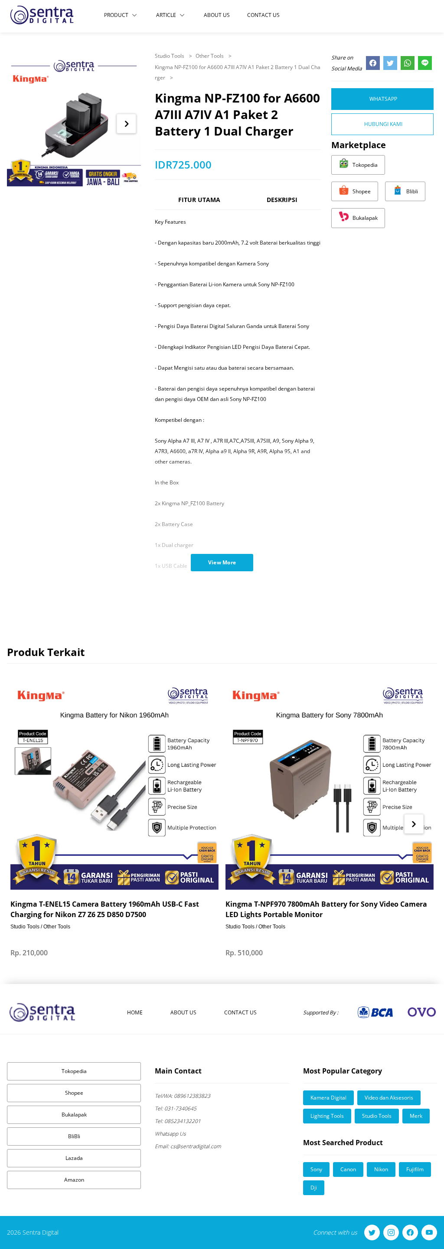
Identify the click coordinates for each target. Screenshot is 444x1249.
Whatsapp (383, 99)
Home (135, 1012)
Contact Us (263, 15)
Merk (416, 1116)
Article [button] (166, 15)
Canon (348, 1169)
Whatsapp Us (170, 1133)
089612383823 (182, 1096)
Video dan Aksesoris (389, 1097)
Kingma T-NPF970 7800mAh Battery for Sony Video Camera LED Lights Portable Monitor (326, 909)
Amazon (74, 1179)
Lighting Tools (327, 1116)
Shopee (74, 1093)
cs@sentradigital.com (188, 1146)
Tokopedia (74, 1071)
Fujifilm (415, 1169)
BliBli (74, 1136)
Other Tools (210, 56)
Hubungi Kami (383, 124)
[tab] (199, 203)
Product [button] (116, 15)
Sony (316, 1169)
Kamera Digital (328, 1097)
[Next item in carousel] (126, 123)
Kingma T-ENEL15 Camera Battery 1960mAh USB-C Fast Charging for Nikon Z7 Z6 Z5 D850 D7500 (104, 909)
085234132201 (178, 1121)
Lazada (74, 1158)
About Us (217, 15)
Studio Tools (170, 56)
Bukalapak (74, 1114)
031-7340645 (175, 1108)
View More (222, 562)
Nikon (381, 1169)
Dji (313, 1187)
